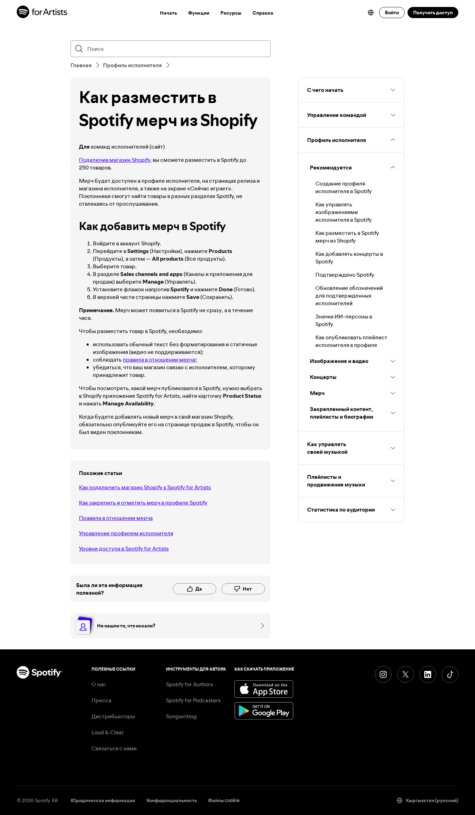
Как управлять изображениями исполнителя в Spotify (343, 211)
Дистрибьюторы (113, 716)
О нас (98, 684)
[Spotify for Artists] (42, 13)
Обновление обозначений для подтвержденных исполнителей (349, 295)
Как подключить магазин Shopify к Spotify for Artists (145, 487)
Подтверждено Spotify (344, 274)
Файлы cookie (224, 800)
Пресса (101, 700)
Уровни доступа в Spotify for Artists (124, 548)
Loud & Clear (107, 732)
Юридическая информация (103, 800)
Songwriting (181, 716)
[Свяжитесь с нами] (260, 625)
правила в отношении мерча (159, 359)
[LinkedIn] (427, 674)
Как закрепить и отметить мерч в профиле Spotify (143, 502)
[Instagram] (383, 674)
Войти (392, 12)
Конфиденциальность (171, 800)
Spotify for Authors (189, 684)
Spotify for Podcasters (193, 700)
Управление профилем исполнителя (126, 533)
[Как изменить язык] (370, 12)
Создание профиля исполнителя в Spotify (343, 187)
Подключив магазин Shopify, (115, 160)
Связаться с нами (114, 748)
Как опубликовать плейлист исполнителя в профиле (351, 341)
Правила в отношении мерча (116, 518)
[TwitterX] (405, 674)
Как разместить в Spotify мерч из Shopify (347, 236)
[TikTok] (450, 674)
